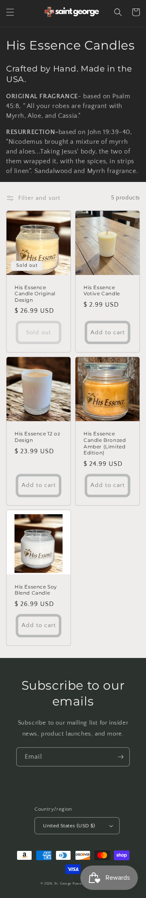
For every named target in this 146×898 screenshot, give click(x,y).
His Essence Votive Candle (102, 290)
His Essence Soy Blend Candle (36, 590)
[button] (10, 12)
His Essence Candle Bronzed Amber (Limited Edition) (105, 443)
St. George (63, 883)
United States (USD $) (69, 826)
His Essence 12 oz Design (37, 437)
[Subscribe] (120, 756)
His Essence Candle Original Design (35, 293)
